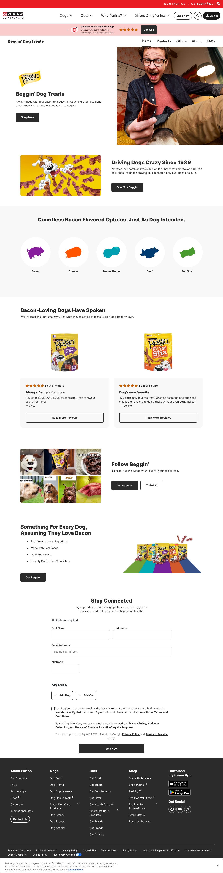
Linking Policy (129, 850)
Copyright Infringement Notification (161, 850)
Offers (181, 41)
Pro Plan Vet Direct (140, 798)
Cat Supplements (100, 791)
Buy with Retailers (140, 778)
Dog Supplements (61, 791)
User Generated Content (198, 850)
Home (146, 41)
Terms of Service (157, 734)
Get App (149, 29)
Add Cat (88, 695)
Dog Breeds (57, 821)
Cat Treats (95, 784)
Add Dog (64, 695)
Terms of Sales (109, 850)
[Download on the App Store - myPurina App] (178, 784)
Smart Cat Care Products (99, 812)
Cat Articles (96, 834)
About (197, 41)
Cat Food (95, 778)
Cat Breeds (96, 828)
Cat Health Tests (99, 804)
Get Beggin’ (33, 577)
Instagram (123, 485)
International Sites (21, 811)
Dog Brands (57, 814)
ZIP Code (57, 662)
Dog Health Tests (60, 798)
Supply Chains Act (17, 854)
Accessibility (89, 850)
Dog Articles (57, 828)
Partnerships (18, 791)
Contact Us (20, 819)
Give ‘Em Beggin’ (127, 187)
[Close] (67, 30)
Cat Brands (96, 821)
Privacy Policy (137, 723)
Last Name (120, 628)
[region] (111, 865)
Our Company (19, 778)
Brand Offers (137, 814)
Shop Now (183, 15)
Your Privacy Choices (63, 854)
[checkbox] (53, 708)
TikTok (150, 485)
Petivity (133, 791)
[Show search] (198, 16)
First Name (58, 628)
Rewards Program (140, 821)
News (13, 798)
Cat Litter (95, 798)
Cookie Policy (40, 854)
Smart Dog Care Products (60, 806)
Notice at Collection (46, 850)
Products (164, 41)
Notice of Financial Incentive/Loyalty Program (104, 727)
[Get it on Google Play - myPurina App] (179, 792)
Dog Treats (57, 784)
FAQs (211, 41)
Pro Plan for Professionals (137, 806)
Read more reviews (78, 418)
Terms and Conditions (19, 850)
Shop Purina (136, 784)
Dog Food (56, 778)
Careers (15, 804)
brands (59, 712)
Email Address (60, 645)
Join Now (112, 748)
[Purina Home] (13, 15)
